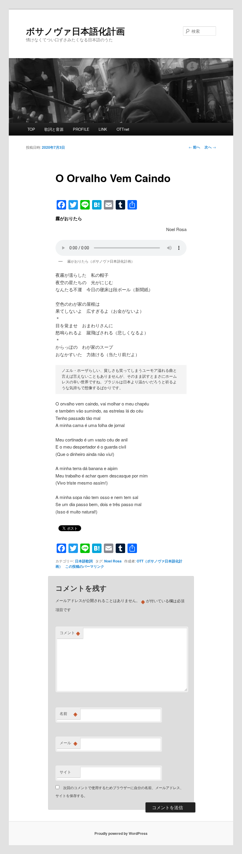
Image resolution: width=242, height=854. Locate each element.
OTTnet (123, 129)
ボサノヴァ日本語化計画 (75, 30)
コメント (70, 632)
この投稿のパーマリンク (84, 566)
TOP (31, 129)
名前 (68, 713)
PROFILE (81, 129)
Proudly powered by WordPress (121, 833)
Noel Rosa (113, 561)
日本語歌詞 (84, 561)
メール (68, 742)
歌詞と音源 (53, 129)
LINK (103, 129)
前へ (194, 147)
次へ (210, 147)
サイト (65, 772)
